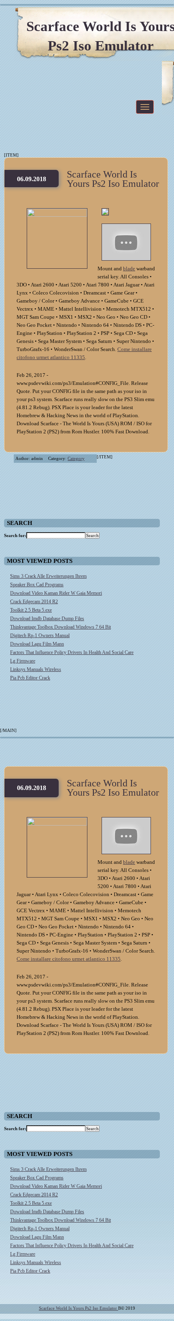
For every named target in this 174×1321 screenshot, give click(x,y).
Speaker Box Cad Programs (37, 584)
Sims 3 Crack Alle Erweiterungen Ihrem (48, 576)
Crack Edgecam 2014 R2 (34, 601)
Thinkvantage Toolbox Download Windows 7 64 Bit (60, 627)
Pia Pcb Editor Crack (30, 678)
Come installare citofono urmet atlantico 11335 (69, 959)
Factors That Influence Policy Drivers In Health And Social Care (72, 652)
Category (76, 458)
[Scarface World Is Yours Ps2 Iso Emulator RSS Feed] (129, 16)
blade (129, 268)
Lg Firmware (22, 661)
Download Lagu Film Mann (37, 644)
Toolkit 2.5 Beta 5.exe (31, 610)
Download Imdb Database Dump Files (47, 618)
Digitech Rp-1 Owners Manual (40, 635)
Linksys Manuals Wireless (35, 669)
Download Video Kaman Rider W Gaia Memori (56, 593)
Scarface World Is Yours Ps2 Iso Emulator (113, 179)
